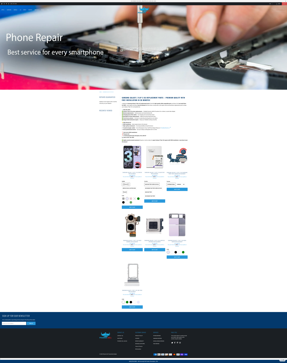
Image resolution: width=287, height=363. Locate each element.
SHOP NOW (119, 338)
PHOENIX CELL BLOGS (122, 341)
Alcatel (71, 10)
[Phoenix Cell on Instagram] (8, 3)
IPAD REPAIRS (156, 343)
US (183, 184)
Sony (48, 10)
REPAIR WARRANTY (139, 341)
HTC (53, 10)
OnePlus (37, 10)
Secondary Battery (150, 196)
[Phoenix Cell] (144, 10)
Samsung (9, 10)
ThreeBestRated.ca (165, 128)
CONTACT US (120, 335)
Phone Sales (79, 10)
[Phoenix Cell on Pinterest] (6, 3)
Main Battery (148, 192)
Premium (125, 192)
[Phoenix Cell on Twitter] (1, 3)
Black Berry (59, 10)
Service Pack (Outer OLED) (129, 188)
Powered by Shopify (112, 354)
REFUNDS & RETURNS (140, 343)
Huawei (30, 10)
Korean (179, 184)
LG (20, 10)
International (171, 184)
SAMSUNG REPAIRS (157, 338)
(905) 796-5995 (13, 3)
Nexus (42, 10)
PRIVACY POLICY (139, 335)
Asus (66, 10)
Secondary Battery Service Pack (153, 188)
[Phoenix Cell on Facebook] (4, 3)
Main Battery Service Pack (152, 184)
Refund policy (138, 349)
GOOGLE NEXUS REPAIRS (158, 341)
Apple (3, 10)
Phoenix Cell (105, 354)
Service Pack (126, 184)
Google (16, 10)
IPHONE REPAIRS (157, 335)
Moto (24, 10)
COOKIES (137, 338)
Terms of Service (138, 346)
